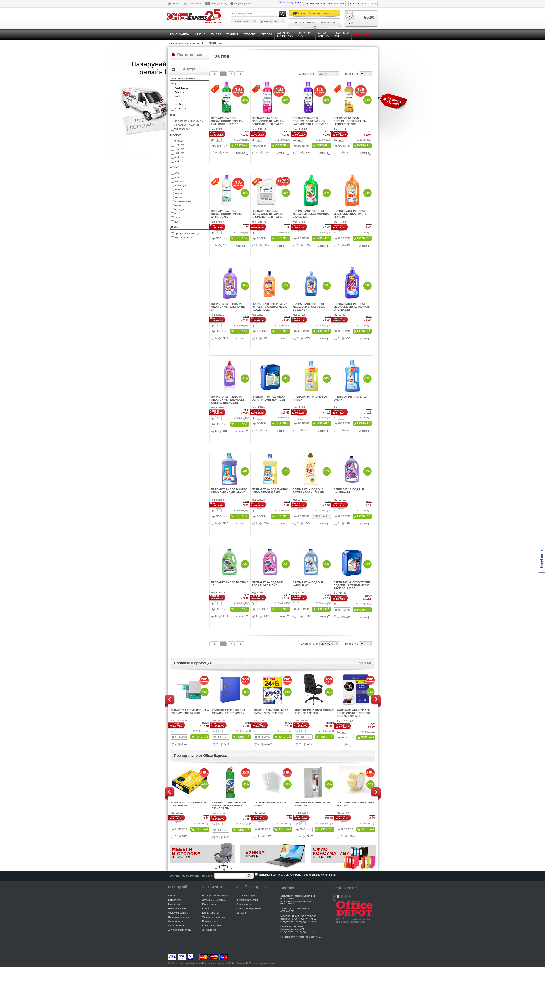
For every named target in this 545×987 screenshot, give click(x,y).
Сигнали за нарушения (248, 908)
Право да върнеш (211, 925)
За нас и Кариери (245, 895)
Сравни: (240, 153)
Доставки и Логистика (214, 900)
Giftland (172, 895)
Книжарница (174, 904)
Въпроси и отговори (247, 900)
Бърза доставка (210, 921)
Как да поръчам (242, 3)
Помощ (206, 908)
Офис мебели (175, 921)
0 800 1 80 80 (195, 3)
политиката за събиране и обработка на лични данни (303, 874)
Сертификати (243, 904)
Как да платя (209, 904)
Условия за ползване (213, 917)
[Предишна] (214, 73)
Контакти (241, 912)
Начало (176, 3)
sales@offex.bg (219, 3)
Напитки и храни (177, 908)
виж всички (365, 663)
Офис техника (176, 925)
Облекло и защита (178, 912)
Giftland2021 (174, 900)
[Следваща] (240, 73)
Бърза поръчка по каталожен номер (315, 22)
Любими (221, 145)
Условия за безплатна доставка (313, 13)
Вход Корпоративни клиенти (326, 3)
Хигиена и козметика (179, 929)
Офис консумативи (178, 917)
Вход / (364, 3)
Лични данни (209, 929)
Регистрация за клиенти (215, 895)
